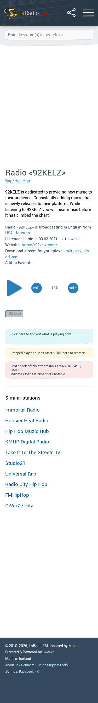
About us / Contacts (19, 665)
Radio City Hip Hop (26, 484)
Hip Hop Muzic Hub (27, 431)
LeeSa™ (48, 652)
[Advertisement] (49, 107)
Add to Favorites (19, 262)
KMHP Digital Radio (27, 442)
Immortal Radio (22, 410)
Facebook (26, 671)
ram (15, 257)
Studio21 (15, 463)
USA (9, 233)
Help (40, 665)
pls (86, 251)
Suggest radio (57, 665)
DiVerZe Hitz (19, 506)
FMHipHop (17, 495)
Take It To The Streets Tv (32, 452)
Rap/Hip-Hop (17, 180)
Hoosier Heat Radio (26, 421)
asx (78, 251)
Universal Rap (20, 474)
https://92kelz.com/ (39, 245)
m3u (69, 251)
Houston (22, 233)
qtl (7, 257)
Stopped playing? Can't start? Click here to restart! (47, 353)
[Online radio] (25, 19)
